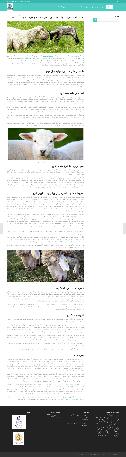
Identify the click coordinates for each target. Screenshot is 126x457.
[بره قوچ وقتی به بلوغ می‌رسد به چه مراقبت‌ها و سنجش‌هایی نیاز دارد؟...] (124, 228)
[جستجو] (58, 7)
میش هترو (30, 397)
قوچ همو (37, 397)
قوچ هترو (44, 397)
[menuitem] (116, 7)
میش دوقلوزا (60, 399)
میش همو (23, 397)
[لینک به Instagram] (117, 1)
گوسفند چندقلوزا (13, 397)
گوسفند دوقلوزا (79, 399)
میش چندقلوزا (70, 399)
